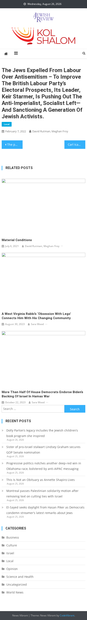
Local (7, 124)
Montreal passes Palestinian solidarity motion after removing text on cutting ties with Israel (42, 493)
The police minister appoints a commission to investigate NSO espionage (15, 144)
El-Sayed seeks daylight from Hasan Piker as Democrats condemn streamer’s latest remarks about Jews (45, 510)
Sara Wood (37, 324)
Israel (10, 553)
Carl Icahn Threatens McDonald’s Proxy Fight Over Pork (76, 144)
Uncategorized (16, 584)
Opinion (12, 569)
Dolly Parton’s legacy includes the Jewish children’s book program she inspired (42, 433)
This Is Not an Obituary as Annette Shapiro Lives (40, 480)
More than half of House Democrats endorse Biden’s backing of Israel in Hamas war (42, 394)
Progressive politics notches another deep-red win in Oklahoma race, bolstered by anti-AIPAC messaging (43, 466)
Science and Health (20, 577)
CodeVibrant (67, 615)
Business (12, 537)
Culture (11, 545)
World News (14, 592)
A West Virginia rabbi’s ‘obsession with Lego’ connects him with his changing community (36, 316)
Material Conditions (17, 240)
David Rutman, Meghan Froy (50, 131)
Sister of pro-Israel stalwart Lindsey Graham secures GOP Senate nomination (43, 449)
